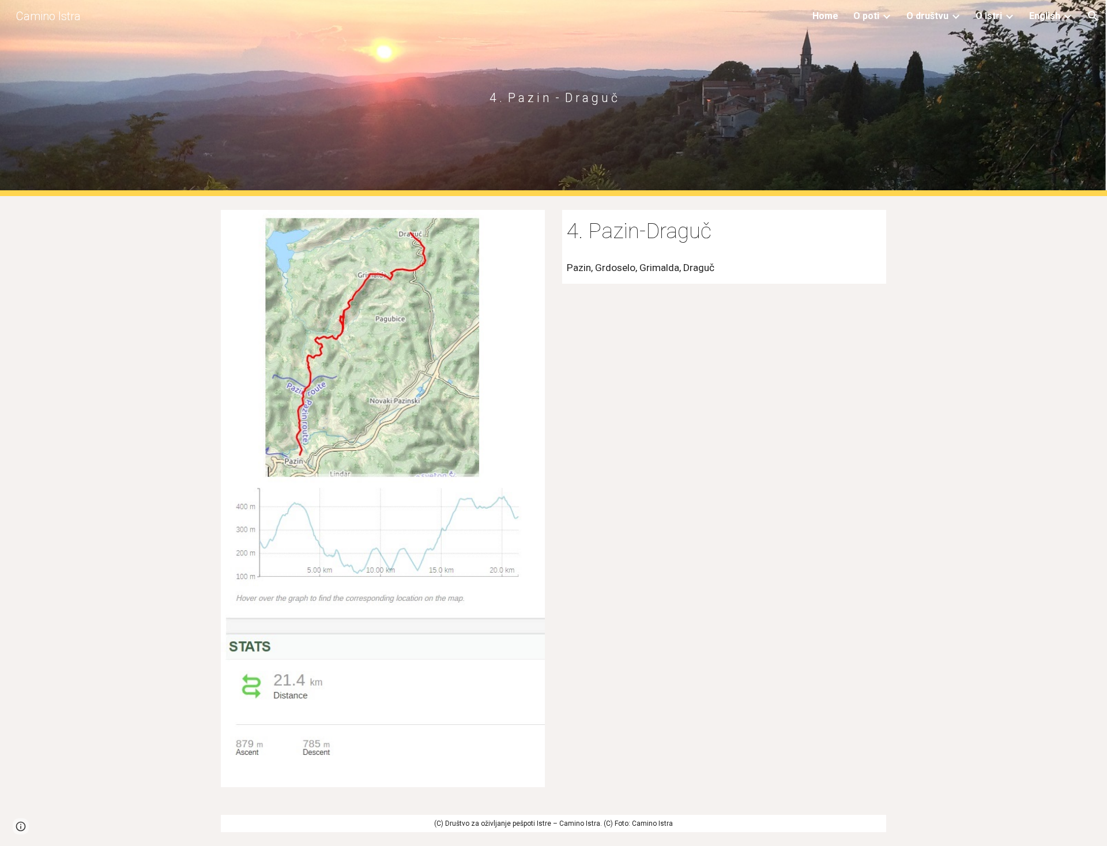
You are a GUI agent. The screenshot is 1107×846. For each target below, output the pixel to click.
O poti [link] (866, 15)
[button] (1093, 16)
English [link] (1044, 15)
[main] (553, 97)
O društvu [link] (927, 15)
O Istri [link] (989, 15)
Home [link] (825, 15)
